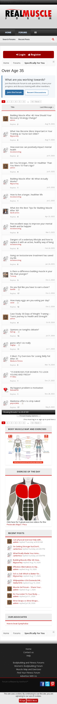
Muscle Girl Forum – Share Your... (27, 587)
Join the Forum (14, 92)
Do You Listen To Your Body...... (26, 594)
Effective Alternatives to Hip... (26, 566)
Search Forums (9, 39)
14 (32, 101)
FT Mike (13, 377)
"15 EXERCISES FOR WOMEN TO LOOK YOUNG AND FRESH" (29, 373)
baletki (12, 289)
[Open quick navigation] (54, 62)
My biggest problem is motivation (26, 387)
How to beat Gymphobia (17, 623)
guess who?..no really (20, 342)
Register (35, 54)
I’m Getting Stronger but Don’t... (26, 546)
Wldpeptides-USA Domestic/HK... (27, 580)
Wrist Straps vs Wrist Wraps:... (26, 600)
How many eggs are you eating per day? (30, 300)
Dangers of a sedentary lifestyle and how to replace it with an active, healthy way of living (32, 241)
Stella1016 (17, 583)
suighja (12, 345)
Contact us (28, 652)
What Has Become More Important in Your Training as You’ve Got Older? (31, 132)
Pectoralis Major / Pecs (17, 524)
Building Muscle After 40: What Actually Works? (29, 180)
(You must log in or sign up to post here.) (39, 419)
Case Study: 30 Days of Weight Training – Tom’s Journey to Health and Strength (30, 315)
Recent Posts (24, 39)
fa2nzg (12, 332)
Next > (38, 101)
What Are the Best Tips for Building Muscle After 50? (31, 209)
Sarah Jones (14, 213)
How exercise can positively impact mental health (30, 148)
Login (21, 54)
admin (12, 120)
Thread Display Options (28, 416)
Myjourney (14, 136)
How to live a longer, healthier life (26, 194)
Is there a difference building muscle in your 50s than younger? (31, 272)
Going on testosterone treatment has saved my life (31, 256)
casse (12, 302)
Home (8, 32)
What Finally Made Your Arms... (26, 553)
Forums (23, 32)
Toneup (13, 276)
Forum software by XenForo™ (15, 681)
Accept (22, 700)
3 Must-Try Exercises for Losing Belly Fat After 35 (30, 357)
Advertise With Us (28, 676)
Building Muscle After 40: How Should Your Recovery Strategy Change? (31, 116)
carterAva (17, 549)
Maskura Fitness (16, 361)
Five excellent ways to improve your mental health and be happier (31, 225)
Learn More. (32, 700)
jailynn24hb (14, 403)
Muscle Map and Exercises (28, 669)
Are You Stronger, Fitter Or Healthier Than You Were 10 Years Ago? (31, 164)
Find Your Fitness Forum (28, 672)
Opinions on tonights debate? (24, 329)
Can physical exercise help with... (27, 539)
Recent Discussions (36, 92)
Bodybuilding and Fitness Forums (28, 662)
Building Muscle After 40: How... (26, 560)
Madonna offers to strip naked (25, 401)
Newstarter (14, 390)
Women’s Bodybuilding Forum (28, 666)
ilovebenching (15, 152)
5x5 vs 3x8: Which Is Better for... (26, 573)
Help (28, 655)
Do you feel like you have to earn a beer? (30, 287)
